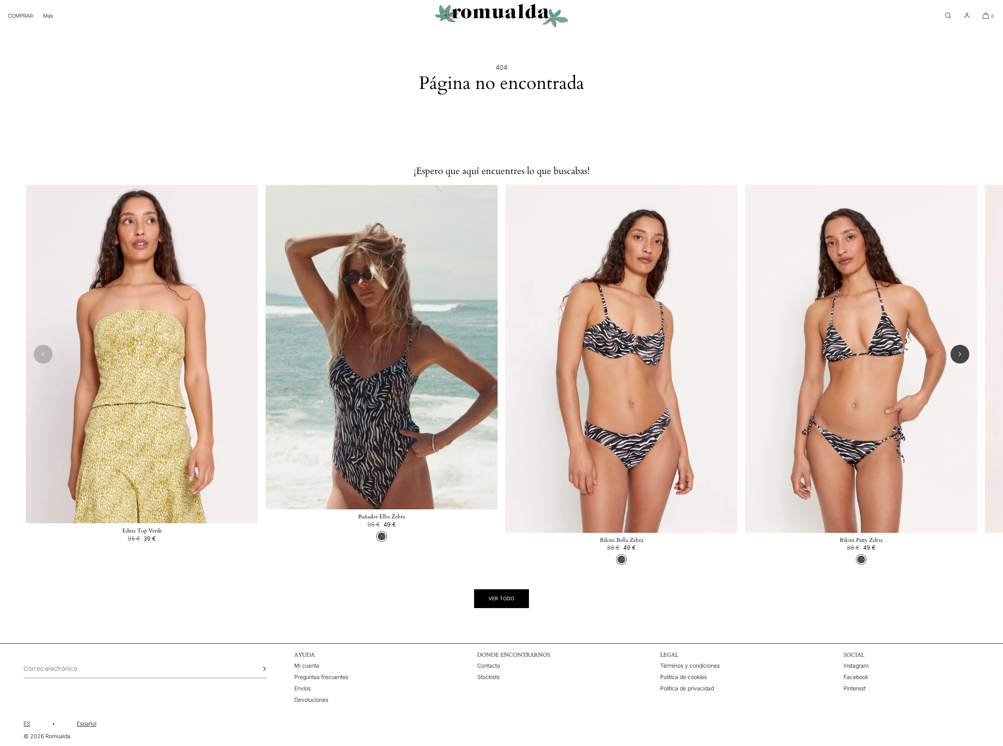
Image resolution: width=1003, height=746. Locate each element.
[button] (948, 15)
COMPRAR (20, 16)
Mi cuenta (306, 665)
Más (48, 16)
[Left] (43, 354)
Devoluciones (311, 699)
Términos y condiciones (690, 665)
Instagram (856, 665)
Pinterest (854, 688)
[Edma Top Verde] (142, 354)
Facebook (856, 677)
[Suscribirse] (257, 668)
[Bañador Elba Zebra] (382, 347)
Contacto (488, 665)
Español (86, 723)
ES (27, 723)
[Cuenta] (967, 15)
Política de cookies (683, 677)
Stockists (488, 677)
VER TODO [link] (501, 598)
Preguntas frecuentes (321, 677)
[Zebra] (381, 536)
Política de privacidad (687, 688)
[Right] (959, 354)
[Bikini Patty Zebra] (861, 359)
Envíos (302, 688)
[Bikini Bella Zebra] (621, 359)
